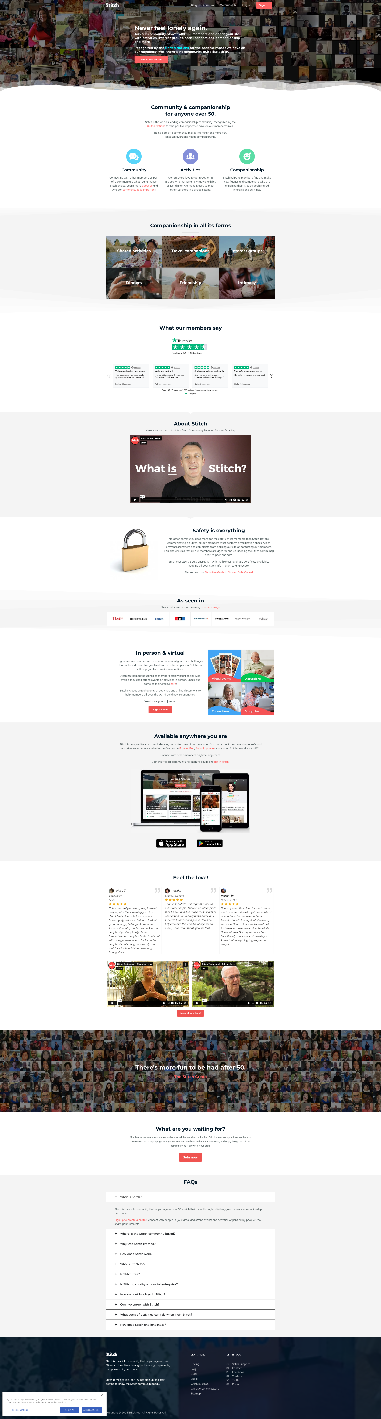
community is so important (139, 189)
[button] (264, 5)
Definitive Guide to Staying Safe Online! (229, 572)
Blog (194, 5)
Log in (246, 5)
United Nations (177, 48)
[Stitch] (112, 5)
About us (208, 5)
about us (147, 185)
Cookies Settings (20, 1410)
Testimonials (228, 5)
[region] (54, 1404)
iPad (191, 748)
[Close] (102, 1395)
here (173, 684)
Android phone (205, 748)
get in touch (221, 761)
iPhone (183, 748)
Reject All (69, 1410)
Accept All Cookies (91, 1410)
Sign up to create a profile (131, 1220)
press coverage (210, 607)
